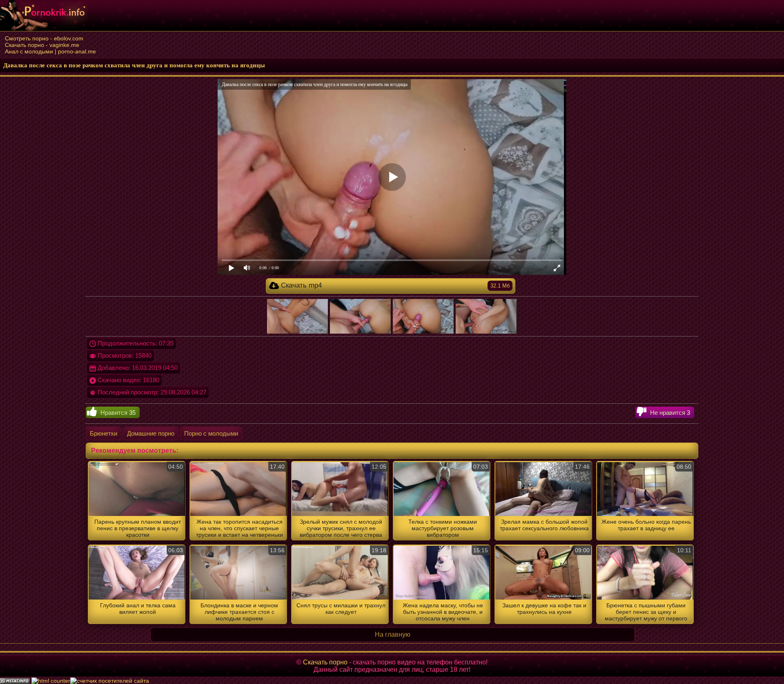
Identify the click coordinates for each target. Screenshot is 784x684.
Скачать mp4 (394, 285)
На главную (392, 634)
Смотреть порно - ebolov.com (44, 38)
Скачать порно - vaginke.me (42, 45)
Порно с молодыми (211, 433)
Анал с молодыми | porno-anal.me (50, 51)
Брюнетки (103, 433)
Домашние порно (150, 433)
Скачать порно (325, 662)
